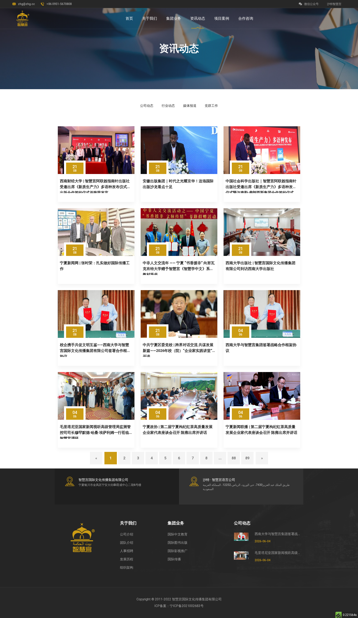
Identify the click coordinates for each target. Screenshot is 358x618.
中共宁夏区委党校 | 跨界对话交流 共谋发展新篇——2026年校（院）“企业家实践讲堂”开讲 (178, 350)
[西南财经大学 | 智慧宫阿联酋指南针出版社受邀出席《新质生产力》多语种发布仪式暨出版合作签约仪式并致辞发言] (96, 150)
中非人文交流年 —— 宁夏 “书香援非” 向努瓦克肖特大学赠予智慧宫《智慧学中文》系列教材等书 (179, 268)
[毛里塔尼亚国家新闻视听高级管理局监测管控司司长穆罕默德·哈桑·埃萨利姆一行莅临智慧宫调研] (96, 396)
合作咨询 (245, 18)
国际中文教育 (177, 534)
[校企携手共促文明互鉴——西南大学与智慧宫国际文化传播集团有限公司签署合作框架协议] (96, 314)
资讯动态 (197, 18)
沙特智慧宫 (334, 4)
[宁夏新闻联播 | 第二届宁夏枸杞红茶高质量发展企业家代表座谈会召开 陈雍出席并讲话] (262, 396)
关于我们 (149, 18)
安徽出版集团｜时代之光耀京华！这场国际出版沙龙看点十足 (178, 184)
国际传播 (174, 559)
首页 (129, 18)
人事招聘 (126, 551)
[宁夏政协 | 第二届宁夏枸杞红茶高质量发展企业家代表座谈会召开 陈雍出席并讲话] (179, 396)
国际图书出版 (177, 543)
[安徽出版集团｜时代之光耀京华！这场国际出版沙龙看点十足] (179, 150)
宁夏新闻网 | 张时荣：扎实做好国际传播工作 (95, 266)
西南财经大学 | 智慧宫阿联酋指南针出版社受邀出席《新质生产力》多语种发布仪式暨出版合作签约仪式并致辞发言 (95, 186)
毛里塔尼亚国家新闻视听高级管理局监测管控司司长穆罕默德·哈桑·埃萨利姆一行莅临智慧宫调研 (95, 432)
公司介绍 (126, 534)
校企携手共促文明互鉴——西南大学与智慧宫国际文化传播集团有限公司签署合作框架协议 (95, 350)
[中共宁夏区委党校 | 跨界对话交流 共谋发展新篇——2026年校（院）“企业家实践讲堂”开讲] (179, 314)
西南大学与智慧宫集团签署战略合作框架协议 (261, 348)
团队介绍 (126, 543)
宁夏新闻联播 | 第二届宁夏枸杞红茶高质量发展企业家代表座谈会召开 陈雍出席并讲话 (261, 430)
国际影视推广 (177, 551)
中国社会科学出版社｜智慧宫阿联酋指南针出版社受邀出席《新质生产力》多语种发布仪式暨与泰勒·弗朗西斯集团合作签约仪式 (261, 186)
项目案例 (221, 18)
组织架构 (126, 567)
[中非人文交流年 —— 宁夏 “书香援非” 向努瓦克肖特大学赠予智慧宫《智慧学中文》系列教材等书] (179, 232)
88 (234, 458)
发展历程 (126, 559)
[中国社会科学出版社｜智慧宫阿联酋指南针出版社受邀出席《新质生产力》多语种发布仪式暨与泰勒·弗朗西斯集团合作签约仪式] (262, 150)
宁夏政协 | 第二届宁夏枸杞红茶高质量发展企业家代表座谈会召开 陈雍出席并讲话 (178, 430)
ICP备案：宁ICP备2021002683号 (179, 606)
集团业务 (173, 18)
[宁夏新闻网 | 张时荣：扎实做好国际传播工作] (96, 232)
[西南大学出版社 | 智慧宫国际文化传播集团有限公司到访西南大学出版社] (262, 232)
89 (247, 458)
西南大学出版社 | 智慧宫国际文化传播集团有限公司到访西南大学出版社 (260, 266)
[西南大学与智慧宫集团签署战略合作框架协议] (262, 314)
